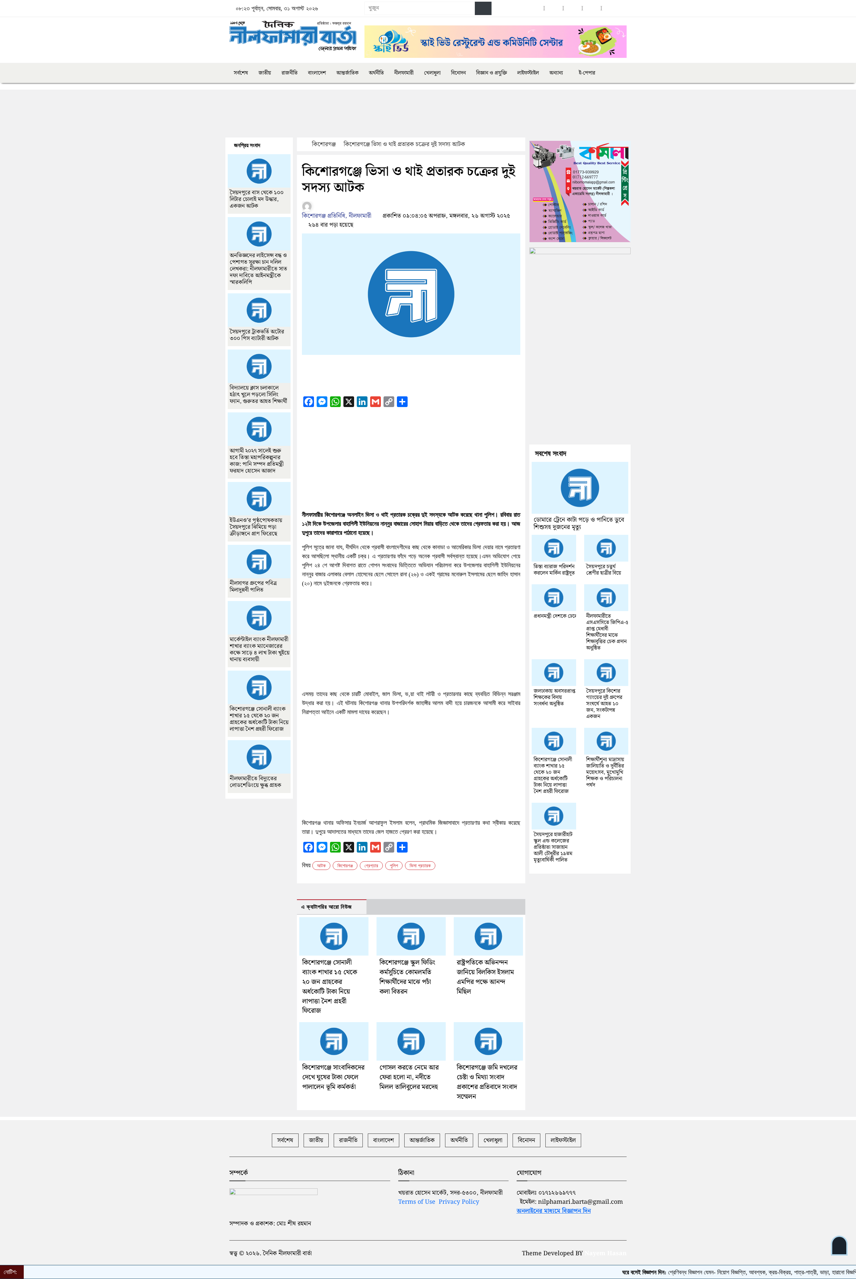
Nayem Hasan (605, 1253)
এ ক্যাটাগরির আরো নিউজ (326, 907)
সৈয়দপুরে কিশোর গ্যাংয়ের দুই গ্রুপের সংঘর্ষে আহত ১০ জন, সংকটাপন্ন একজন (604, 704)
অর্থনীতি (376, 73)
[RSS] (611, 8)
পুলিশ (394, 865)
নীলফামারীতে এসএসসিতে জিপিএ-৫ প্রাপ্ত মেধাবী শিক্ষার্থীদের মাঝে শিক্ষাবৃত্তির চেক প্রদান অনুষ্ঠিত (607, 632)
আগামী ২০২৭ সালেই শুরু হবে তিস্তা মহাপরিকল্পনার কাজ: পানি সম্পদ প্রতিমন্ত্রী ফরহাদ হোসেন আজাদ (257, 461)
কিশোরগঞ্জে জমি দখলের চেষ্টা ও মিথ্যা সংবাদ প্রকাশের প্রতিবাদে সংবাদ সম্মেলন (487, 1082)
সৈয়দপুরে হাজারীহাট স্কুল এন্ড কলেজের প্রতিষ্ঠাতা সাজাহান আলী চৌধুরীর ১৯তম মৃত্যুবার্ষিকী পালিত (553, 847)
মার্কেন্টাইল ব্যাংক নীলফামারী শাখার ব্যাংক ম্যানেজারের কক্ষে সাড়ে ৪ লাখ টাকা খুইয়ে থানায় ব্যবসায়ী (260, 649)
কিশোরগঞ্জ (324, 144)
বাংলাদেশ (317, 73)
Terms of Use (416, 1202)
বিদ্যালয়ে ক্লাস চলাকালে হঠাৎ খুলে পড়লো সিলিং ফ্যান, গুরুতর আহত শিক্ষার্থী (258, 394)
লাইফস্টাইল (528, 73)
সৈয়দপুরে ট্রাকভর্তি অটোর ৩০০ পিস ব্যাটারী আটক (257, 335)
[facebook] (534, 8)
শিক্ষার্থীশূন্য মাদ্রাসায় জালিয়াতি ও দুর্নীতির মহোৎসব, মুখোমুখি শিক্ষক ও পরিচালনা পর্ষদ (605, 772)
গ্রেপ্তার (371, 865)
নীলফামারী (404, 73)
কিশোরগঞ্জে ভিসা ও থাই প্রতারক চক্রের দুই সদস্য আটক (404, 144)
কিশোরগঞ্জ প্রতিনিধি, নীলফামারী (336, 216)
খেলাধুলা (432, 73)
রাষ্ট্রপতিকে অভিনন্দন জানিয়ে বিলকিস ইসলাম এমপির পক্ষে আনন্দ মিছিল (485, 977)
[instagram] (553, 8)
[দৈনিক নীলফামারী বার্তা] (292, 36)
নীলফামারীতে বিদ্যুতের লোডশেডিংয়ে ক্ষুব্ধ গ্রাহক (255, 782)
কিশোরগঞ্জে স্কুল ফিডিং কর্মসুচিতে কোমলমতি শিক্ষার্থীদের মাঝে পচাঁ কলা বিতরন (407, 977)
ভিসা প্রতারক (420, 865)
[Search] (483, 8)
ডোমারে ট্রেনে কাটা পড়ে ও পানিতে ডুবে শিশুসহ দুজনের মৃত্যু (579, 523)
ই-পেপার (586, 73)
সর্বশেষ (241, 73)
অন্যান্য (556, 73)
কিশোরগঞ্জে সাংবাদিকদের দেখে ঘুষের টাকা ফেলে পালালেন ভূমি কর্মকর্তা (333, 1077)
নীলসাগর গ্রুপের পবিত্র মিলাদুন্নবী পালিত (253, 587)
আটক (321, 865)
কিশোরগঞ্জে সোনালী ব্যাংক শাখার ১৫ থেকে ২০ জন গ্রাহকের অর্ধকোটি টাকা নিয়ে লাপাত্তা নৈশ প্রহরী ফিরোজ (329, 986)
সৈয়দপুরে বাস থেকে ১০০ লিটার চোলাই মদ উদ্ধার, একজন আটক (257, 199)
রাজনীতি (290, 73)
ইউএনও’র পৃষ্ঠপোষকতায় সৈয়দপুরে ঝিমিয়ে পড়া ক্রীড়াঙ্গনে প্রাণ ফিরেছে (256, 527)
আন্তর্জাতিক (347, 73)
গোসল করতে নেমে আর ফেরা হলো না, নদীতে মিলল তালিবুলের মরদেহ (409, 1077)
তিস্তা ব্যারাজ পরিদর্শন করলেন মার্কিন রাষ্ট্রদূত (554, 570)
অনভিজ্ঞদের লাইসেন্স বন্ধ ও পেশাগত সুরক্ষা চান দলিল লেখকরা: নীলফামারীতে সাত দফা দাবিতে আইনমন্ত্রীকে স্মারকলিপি (258, 269)
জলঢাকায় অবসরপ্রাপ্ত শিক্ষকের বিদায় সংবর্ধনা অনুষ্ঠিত (554, 697)
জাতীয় (264, 73)
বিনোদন (458, 73)
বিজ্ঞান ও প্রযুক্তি (491, 73)
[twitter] (591, 8)
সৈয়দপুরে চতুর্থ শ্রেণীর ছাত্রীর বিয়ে (603, 570)
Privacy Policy (459, 1202)
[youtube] (572, 8)
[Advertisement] (351, 115)
